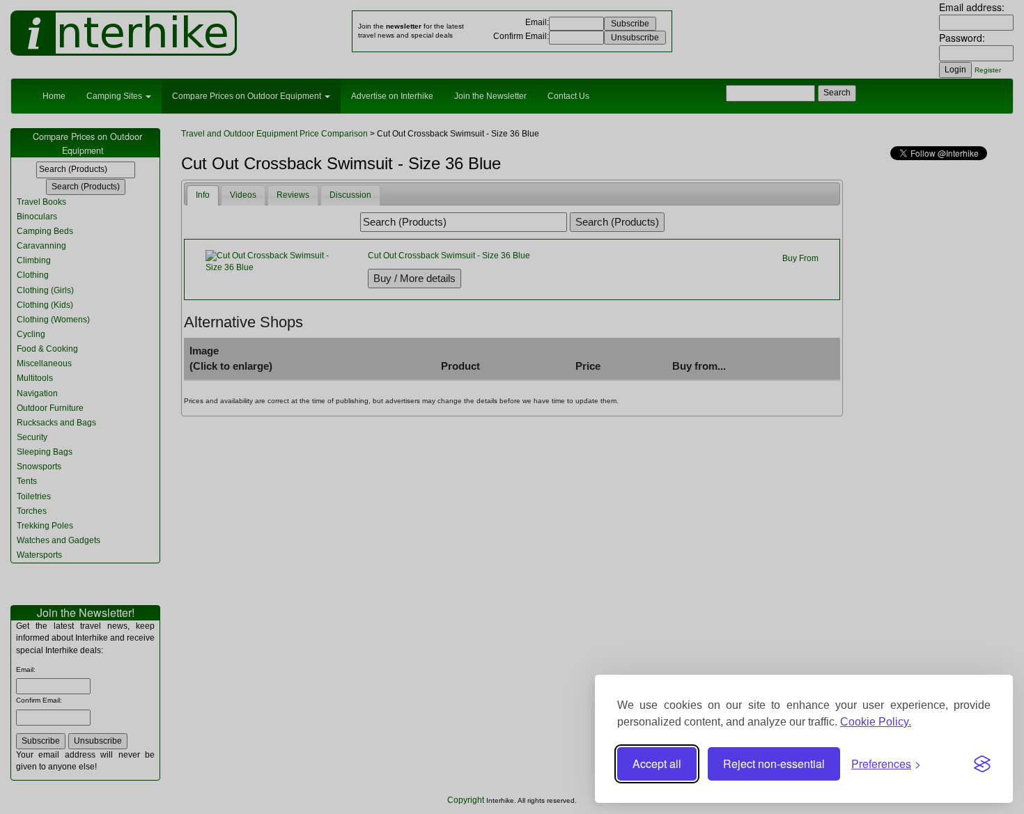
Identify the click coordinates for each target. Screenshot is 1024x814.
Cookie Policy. (875, 722)
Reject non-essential (774, 764)
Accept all (657, 764)
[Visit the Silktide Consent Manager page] (982, 764)
